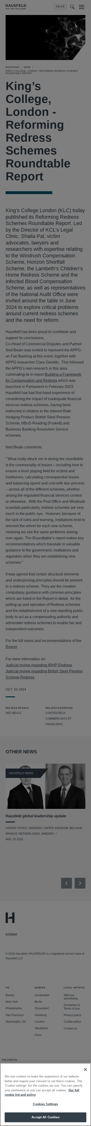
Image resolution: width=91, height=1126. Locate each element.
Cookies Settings (45, 1104)
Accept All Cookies (45, 1117)
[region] (45, 1094)
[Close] (85, 1069)
